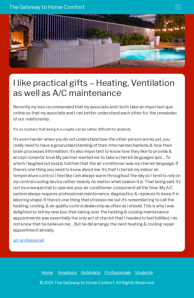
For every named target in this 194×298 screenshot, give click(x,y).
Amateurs (67, 272)
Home (47, 272)
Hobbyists (91, 272)
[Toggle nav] (178, 7)
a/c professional (28, 240)
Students (144, 272)
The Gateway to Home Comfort (47, 7)
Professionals (118, 272)
